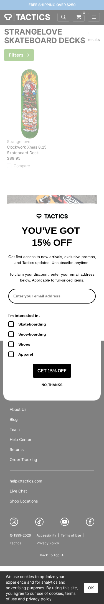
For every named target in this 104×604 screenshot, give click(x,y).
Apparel (25, 354)
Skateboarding (32, 324)
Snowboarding (32, 334)
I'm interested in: (24, 315)
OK (91, 587)
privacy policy (39, 598)
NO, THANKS (52, 385)
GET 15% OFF (52, 370)
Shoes (24, 344)
